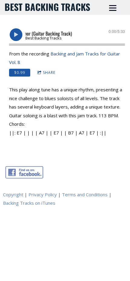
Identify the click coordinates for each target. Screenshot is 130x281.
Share (49, 72)
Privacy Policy (42, 194)
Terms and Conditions (85, 194)
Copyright (13, 194)
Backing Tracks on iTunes (29, 203)
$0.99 (19, 72)
